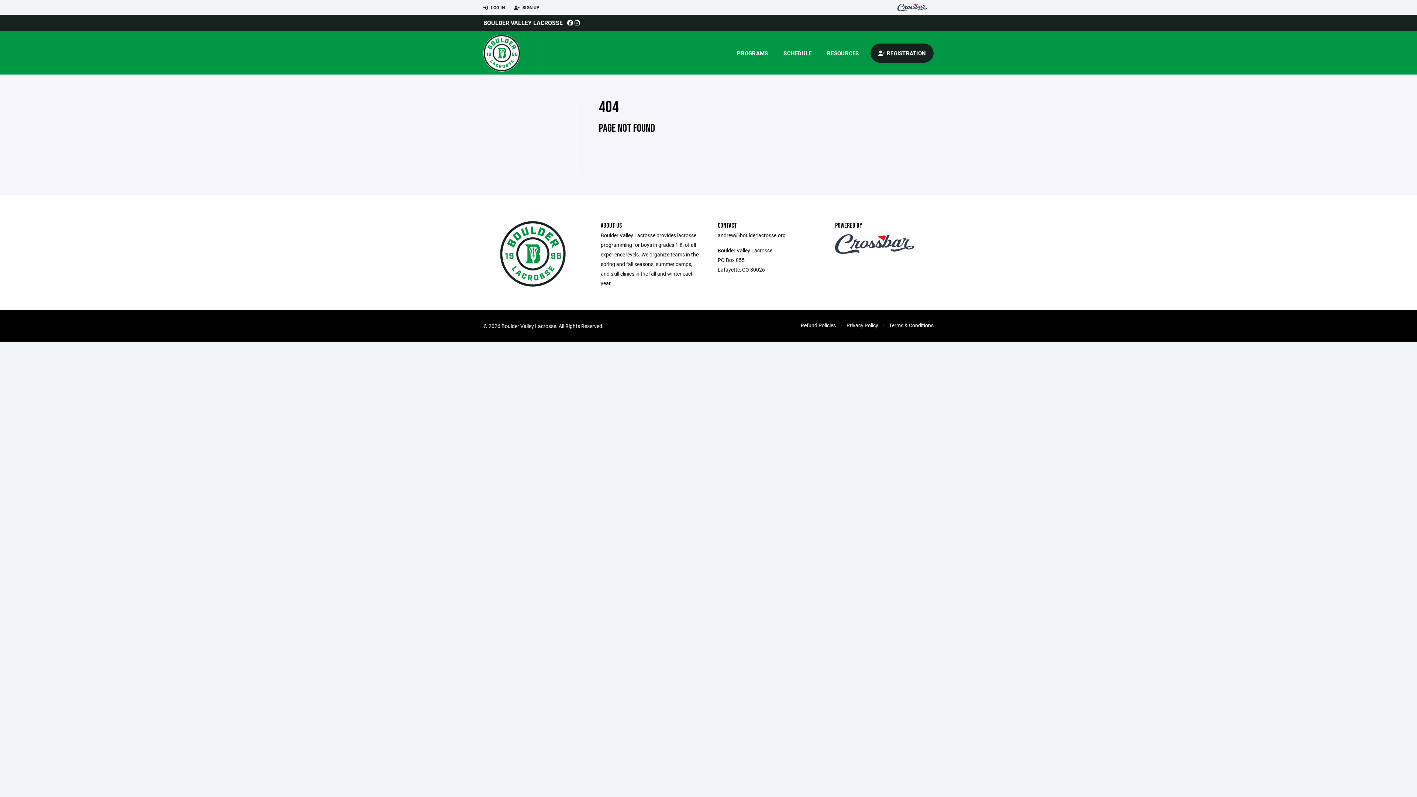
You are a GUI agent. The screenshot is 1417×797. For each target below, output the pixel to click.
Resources (843, 53)
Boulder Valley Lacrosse (523, 23)
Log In (497, 7)
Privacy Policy (862, 325)
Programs (752, 53)
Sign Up (530, 7)
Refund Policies (818, 325)
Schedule (797, 53)
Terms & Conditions (911, 325)
